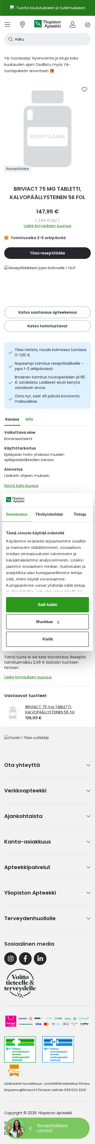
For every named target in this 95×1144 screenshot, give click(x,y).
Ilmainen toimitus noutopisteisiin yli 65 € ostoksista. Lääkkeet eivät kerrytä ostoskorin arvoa (50, 382)
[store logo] (47, 24)
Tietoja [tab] (80, 514)
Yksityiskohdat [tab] (49, 514)
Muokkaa (44, 621)
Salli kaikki (47, 604)
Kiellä (47, 639)
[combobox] (47, 39)
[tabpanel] (47, 460)
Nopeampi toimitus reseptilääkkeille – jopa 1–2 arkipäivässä (49, 366)
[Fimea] (20, 1049)
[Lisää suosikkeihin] (84, 89)
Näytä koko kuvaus (21, 485)
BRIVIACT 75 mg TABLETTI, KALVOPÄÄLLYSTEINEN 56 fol (49, 709)
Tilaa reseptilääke (47, 253)
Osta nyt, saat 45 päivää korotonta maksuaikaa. (47, 398)
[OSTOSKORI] (87, 24)
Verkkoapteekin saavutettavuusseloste (40, 1122)
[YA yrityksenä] (20, 983)
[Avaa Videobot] (15, 1128)
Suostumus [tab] (16, 514)
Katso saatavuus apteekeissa (47, 312)
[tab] (12, 419)
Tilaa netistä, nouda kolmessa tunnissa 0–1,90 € (50, 352)
